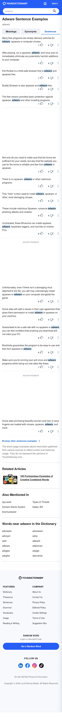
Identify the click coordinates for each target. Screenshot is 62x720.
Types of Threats (40, 502)
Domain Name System (13, 507)
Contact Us (37, 597)
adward (36, 540)
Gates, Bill (37, 507)
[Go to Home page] (15, 3)
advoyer (6, 536)
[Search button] (54, 11)
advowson (37, 531)
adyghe (6, 555)
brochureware (9, 511)
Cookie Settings (39, 612)
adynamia (37, 555)
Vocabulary (8, 612)
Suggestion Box (39, 623)
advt (4, 540)
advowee (7, 531)
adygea (6, 550)
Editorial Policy (39, 607)
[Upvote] (41, 45)
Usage (6, 617)
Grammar (7, 607)
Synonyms (30, 31)
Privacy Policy (38, 602)
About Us (36, 591)
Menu (55, 3)
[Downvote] (51, 45)
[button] (45, 3)
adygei (35, 550)
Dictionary (7, 591)
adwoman (37, 545)
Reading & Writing (11, 623)
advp (34, 536)
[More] (58, 45)
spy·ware (6, 502)
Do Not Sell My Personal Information (31, 676)
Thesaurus (8, 597)
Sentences (50, 31)
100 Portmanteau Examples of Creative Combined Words (36, 477)
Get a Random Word (31, 646)
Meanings (11, 31)
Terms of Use (38, 617)
